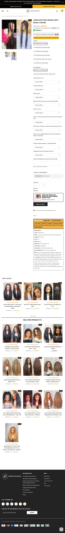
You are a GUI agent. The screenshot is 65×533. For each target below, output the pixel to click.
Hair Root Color (37, 109)
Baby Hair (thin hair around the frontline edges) (45, 101)
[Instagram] (16, 504)
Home (3, 16)
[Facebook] (3, 504)
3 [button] (33, 316)
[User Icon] (57, 11)
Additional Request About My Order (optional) (45, 159)
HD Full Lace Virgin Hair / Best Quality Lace (44, 74)
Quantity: (35, 182)
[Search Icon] (7, 11)
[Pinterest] (20, 504)
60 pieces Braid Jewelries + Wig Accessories (44, 143)
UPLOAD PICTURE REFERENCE (40, 172)
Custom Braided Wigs (12, 302)
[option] (17, 34)
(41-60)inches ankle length (41, 63)
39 (36, 210)
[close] (63, 2)
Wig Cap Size (36, 93)
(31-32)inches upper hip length (42, 55)
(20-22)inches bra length (40, 43)
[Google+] (11, 504)
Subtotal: (35, 188)
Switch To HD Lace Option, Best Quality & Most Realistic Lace (47, 117)
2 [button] (31, 316)
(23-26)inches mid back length (42, 47)
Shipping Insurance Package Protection (43, 151)
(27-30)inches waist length (41, 51)
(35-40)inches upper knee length (42, 59)
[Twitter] (7, 504)
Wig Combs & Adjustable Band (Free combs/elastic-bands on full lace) (47, 134)
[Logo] (32, 10)
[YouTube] (24, 504)
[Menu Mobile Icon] (3, 11)
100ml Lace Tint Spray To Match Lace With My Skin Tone (47, 126)
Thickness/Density (38, 85)
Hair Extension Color (38, 78)
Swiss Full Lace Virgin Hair (41, 70)
